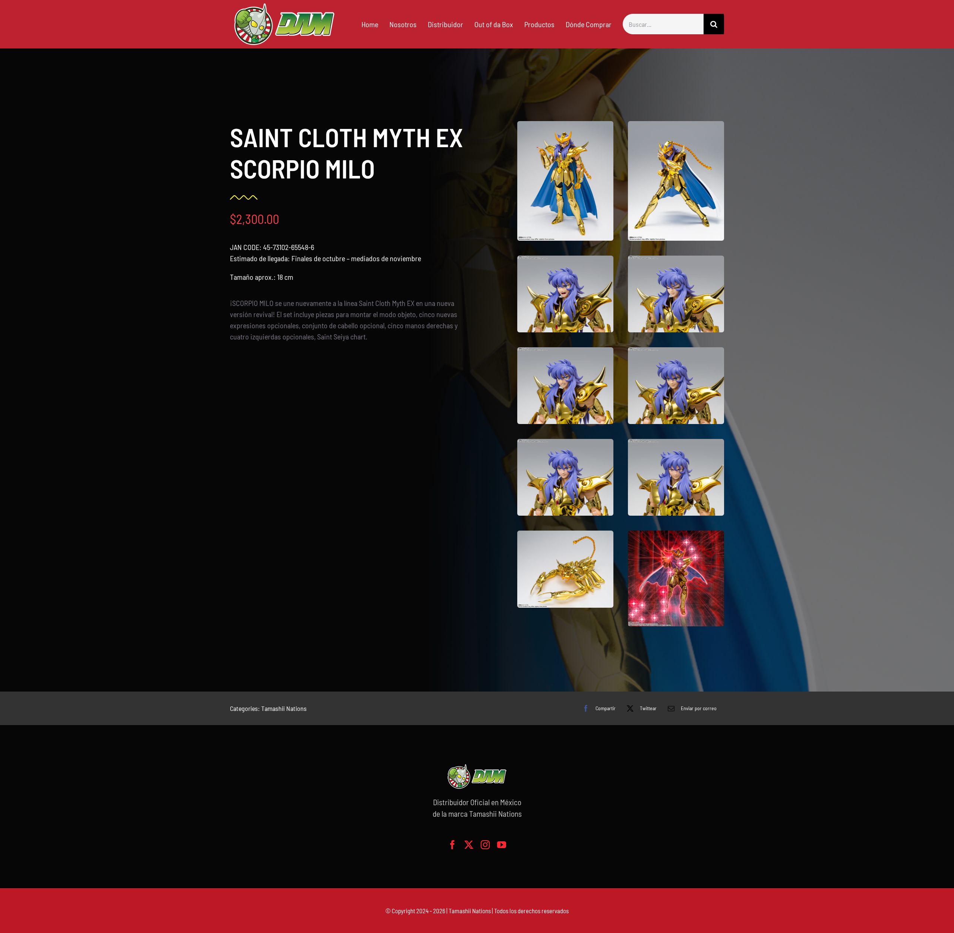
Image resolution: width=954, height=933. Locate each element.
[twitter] (468, 844)
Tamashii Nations (284, 708)
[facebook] (452, 844)
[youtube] (501, 844)
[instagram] (485, 844)
